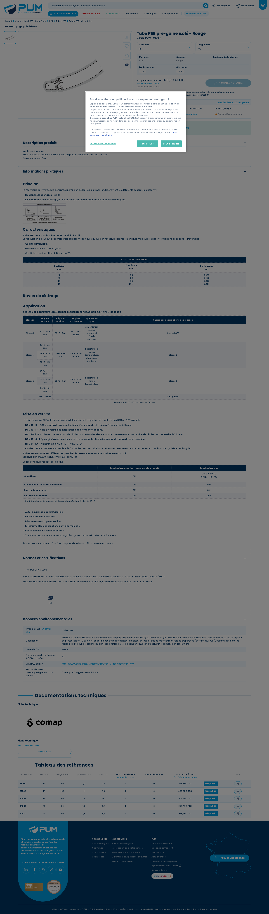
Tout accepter (171, 143)
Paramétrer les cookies (103, 143)
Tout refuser (147, 143)
